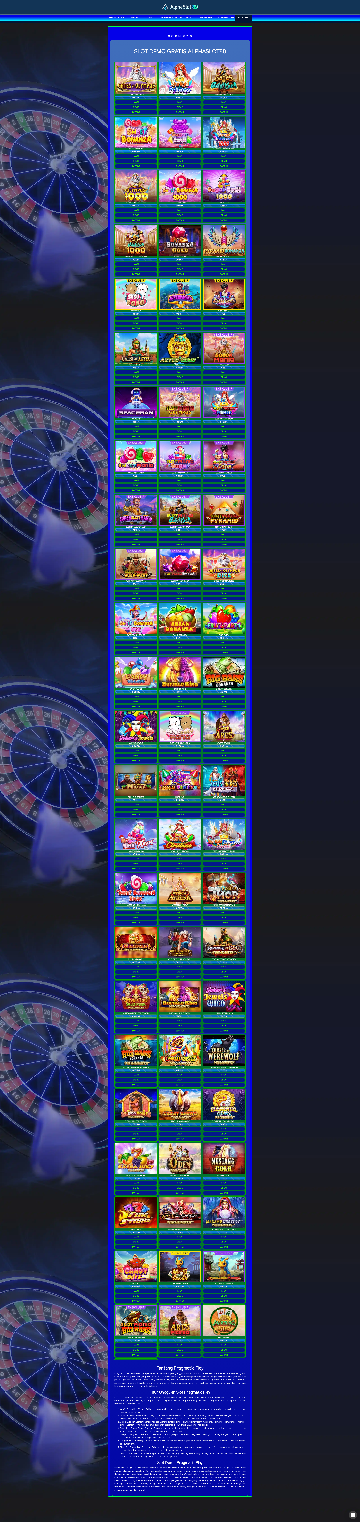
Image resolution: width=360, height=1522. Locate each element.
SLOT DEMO (243, 18)
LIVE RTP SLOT (206, 18)
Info (151, 18)
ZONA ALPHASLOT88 (224, 18)
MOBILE (133, 18)
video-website (168, 18)
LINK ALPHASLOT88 (187, 18)
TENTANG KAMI (116, 18)
